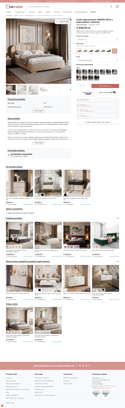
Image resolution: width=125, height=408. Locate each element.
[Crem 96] (37, 247)
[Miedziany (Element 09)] (14, 247)
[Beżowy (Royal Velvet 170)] (8, 332)
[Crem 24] (48, 247)
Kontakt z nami (39, 389)
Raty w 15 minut (104, 92)
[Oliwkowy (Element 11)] (17, 247)
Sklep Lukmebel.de (12, 395)
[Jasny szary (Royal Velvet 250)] (20, 332)
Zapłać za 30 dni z (88, 92)
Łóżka (21, 15)
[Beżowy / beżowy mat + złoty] (40, 195)
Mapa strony (39, 392)
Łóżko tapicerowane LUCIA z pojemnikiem (103, 250)
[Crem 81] (40, 247)
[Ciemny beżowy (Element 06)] (11, 247)
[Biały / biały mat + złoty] (37, 195)
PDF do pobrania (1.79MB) (19, 156)
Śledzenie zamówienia (70, 378)
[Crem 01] (42, 247)
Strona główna (9, 15)
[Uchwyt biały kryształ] (97, 290)
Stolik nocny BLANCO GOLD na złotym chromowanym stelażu (102, 294)
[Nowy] (48, 235)
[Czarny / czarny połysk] (40, 290)
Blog (7, 392)
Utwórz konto (67, 383)
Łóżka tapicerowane (29, 15)
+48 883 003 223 (109, 386)
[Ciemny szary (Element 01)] (8, 247)
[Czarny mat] (65, 195)
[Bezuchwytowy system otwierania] (94, 290)
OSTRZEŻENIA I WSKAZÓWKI (21, 154)
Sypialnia (16, 15)
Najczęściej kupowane (13, 383)
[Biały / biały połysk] (37, 290)
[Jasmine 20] (74, 247)
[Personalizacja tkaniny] (97, 247)
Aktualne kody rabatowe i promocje (17, 389)
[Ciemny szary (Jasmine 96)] (45, 332)
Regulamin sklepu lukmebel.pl (44, 381)
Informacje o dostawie (42, 378)
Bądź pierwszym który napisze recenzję (20, 213)
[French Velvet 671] (71, 247)
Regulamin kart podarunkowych (45, 395)
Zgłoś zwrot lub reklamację (14, 398)
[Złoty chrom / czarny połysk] (103, 290)
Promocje (9, 378)
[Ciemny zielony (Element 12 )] (20, 247)
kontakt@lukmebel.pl (103, 388)
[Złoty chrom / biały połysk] (100, 290)
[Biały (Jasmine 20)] (40, 332)
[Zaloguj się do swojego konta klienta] (111, 7)
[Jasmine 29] (77, 247)
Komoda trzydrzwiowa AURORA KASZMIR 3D (17, 293)
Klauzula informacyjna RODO (44, 386)
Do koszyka (104, 86)
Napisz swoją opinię (81, 24)
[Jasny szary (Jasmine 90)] (42, 332)
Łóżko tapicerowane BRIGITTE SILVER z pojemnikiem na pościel (16, 251)
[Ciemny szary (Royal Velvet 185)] (14, 332)
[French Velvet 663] (65, 247)
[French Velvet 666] (68, 247)
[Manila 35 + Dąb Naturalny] (94, 247)
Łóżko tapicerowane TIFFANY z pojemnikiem (75, 250)
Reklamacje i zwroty (41, 383)
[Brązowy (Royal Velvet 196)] (17, 332)
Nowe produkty (11, 381)
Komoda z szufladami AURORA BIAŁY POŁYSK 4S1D (76, 293)
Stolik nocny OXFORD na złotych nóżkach (46, 198)
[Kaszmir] (8, 195)
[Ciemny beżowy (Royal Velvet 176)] (11, 332)
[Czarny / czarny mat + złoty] (42, 195)
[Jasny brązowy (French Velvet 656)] (37, 332)
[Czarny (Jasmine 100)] (48, 332)
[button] (117, 7)
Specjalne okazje (11, 386)
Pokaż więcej (38, 111)
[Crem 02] (45, 247)
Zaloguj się (66, 381)
